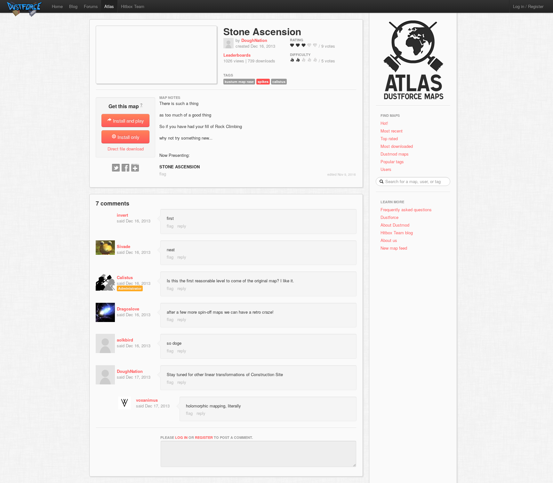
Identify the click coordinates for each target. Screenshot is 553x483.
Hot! (384, 123)
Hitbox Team (132, 6)
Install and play (128, 120)
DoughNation (254, 40)
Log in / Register (528, 6)
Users (386, 169)
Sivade (123, 246)
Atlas (109, 6)
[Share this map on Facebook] (125, 168)
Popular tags (392, 161)
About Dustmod (395, 225)
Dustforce (389, 217)
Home (57, 6)
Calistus (125, 277)
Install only (128, 136)
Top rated (389, 138)
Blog (73, 6)
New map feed (395, 248)
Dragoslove (128, 309)
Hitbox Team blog (397, 232)
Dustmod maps (395, 154)
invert (122, 215)
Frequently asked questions (406, 209)
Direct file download (126, 149)
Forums (91, 6)
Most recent (392, 131)
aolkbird (125, 340)
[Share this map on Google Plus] (135, 168)
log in (181, 437)
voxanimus (147, 400)
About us (389, 240)
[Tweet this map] (116, 168)
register (204, 437)
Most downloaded (397, 146)
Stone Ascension (262, 31)
